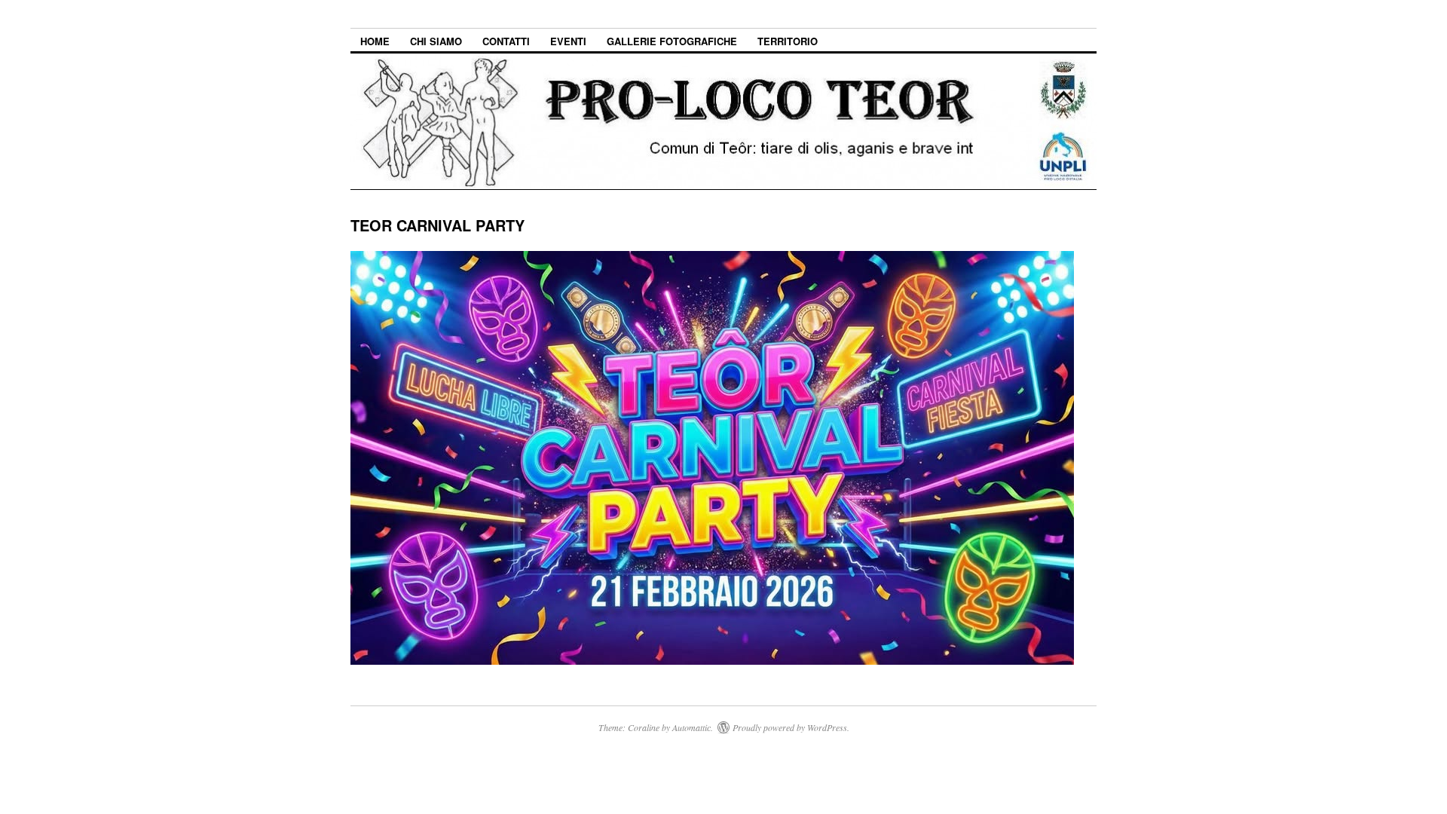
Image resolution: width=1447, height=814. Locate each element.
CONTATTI (506, 41)
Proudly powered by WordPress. (791, 727)
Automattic (691, 727)
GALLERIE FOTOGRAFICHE (672, 41)
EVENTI (568, 41)
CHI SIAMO (436, 41)
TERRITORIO (787, 41)
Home (375, 41)
